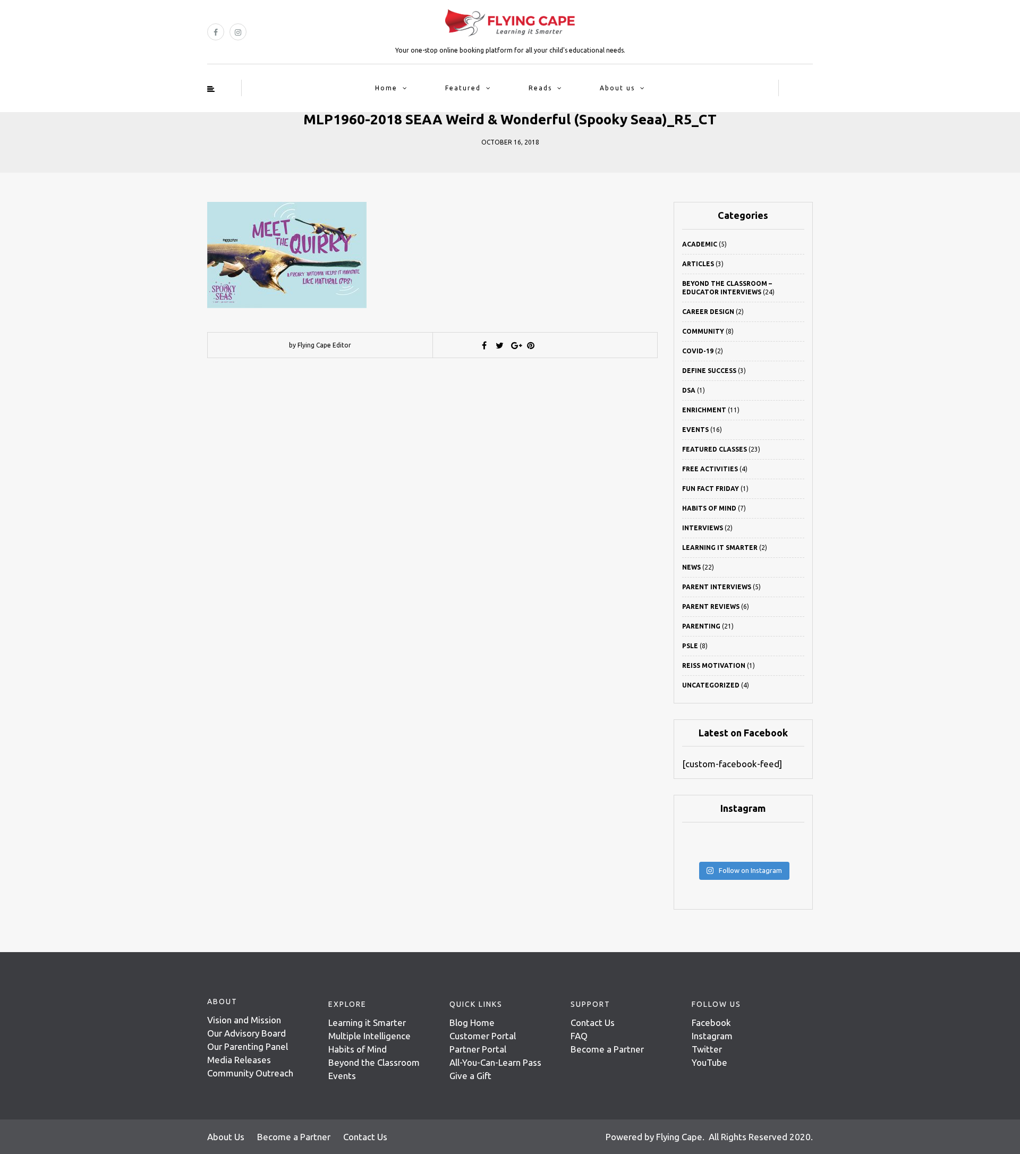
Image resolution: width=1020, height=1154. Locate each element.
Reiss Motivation (713, 665)
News (691, 567)
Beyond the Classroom (374, 1062)
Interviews (702, 527)
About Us (225, 1137)
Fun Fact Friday (710, 488)
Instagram (712, 1036)
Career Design (708, 311)
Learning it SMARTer (720, 547)
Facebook (711, 1022)
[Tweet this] (500, 345)
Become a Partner (607, 1049)
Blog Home (472, 1022)
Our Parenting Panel (247, 1046)
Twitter (707, 1049)
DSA (688, 390)
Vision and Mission (244, 1020)
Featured (463, 87)
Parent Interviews (716, 586)
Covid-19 (697, 350)
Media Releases (239, 1060)
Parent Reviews (711, 606)
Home (386, 87)
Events (695, 429)
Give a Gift (470, 1076)
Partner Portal (477, 1049)
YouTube (709, 1062)
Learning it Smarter (367, 1022)
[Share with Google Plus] (515, 345)
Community (703, 331)
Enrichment (704, 409)
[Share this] (484, 345)
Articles (698, 263)
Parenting (701, 626)
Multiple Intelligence (369, 1036)
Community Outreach (250, 1073)
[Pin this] (530, 345)
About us (617, 87)
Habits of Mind (709, 508)
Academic (699, 244)
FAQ (579, 1036)
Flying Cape (679, 1137)
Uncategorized (711, 685)
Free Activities (710, 468)
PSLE (690, 645)
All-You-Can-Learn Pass (495, 1062)
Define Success (709, 370)
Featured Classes (714, 449)
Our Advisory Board (246, 1033)
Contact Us (593, 1022)
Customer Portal (482, 1036)
